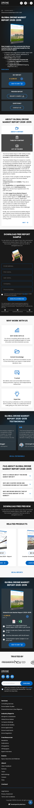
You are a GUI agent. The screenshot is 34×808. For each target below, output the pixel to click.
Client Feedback (6, 766)
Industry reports (9, 10)
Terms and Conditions (8, 797)
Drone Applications (7, 727)
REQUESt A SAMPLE (15, 96)
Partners (3, 769)
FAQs (2, 780)
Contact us (17, 108)
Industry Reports (7, 714)
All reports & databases (8, 716)
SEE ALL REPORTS (17, 572)
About (3, 763)
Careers (3, 777)
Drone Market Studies (7, 706)
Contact (4, 784)
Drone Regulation (6, 733)
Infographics (5, 746)
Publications (5, 743)
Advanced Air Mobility (7, 725)
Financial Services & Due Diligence (11, 709)
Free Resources (6, 737)
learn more (5, 69)
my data (24, 294)
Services (4, 701)
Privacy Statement (7, 794)
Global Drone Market (7, 719)
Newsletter (4, 740)
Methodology (5, 774)
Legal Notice (5, 791)
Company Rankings (7, 722)
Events (3, 756)
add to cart (15, 84)
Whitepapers (5, 749)
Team (3, 771)
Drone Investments (7, 730)
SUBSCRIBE (26, 683)
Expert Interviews (6, 751)
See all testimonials (17, 456)
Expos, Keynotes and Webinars (10, 759)
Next (24, 222)
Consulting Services (7, 704)
